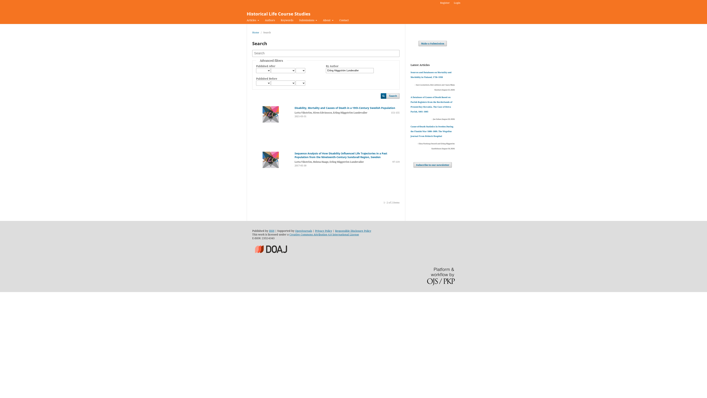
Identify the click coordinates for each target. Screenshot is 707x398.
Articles (252, 20)
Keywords (287, 20)
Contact (344, 20)
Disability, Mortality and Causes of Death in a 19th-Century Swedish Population (345, 108)
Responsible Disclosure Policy (353, 231)
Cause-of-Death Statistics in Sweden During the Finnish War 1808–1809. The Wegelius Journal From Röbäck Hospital (432, 131)
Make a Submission (432, 43)
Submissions (307, 20)
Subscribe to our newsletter (432, 165)
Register (445, 2)
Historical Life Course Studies (278, 14)
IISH (271, 231)
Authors (270, 20)
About (327, 20)
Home (255, 32)
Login (457, 2)
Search (393, 96)
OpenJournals (303, 231)
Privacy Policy (323, 231)
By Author (332, 66)
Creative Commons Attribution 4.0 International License (324, 234)
